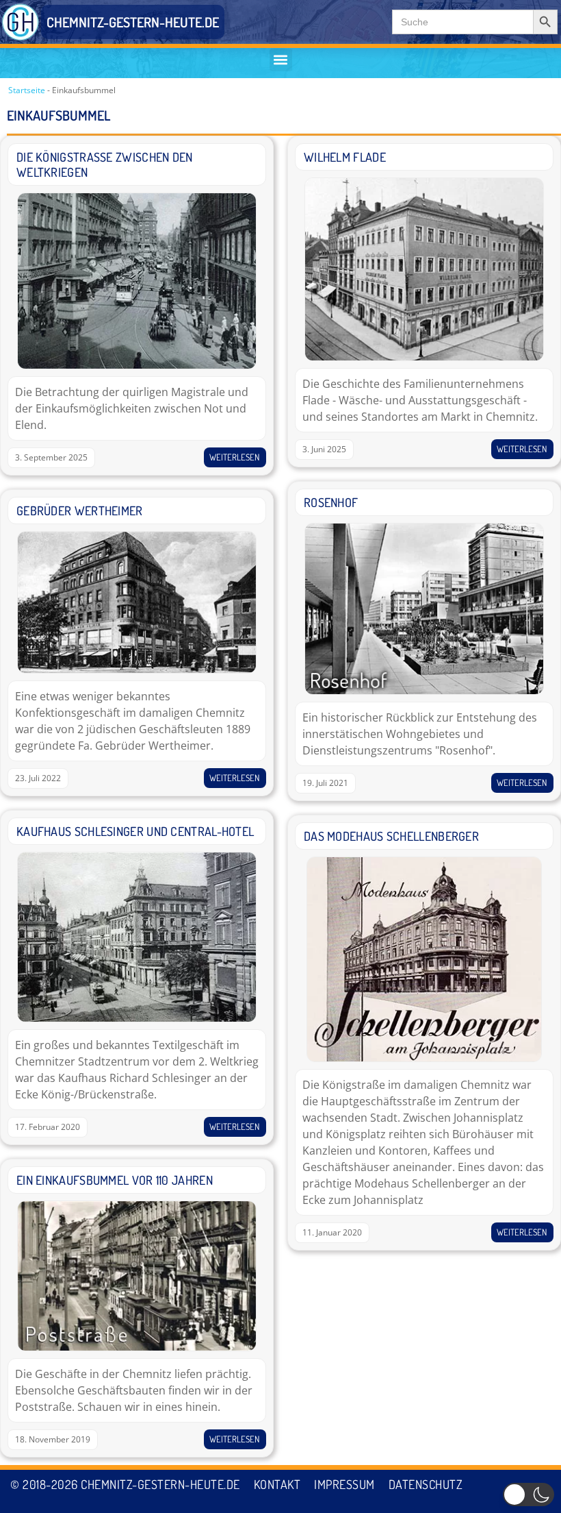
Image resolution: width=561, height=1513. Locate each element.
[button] (281, 60)
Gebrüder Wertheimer (79, 510)
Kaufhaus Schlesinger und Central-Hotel (135, 831)
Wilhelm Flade (345, 156)
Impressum (344, 1484)
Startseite (26, 90)
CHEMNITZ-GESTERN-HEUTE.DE (133, 22)
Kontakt (277, 1484)
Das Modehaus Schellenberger (391, 836)
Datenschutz (426, 1484)
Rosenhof (331, 502)
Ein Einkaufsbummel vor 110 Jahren (114, 1180)
